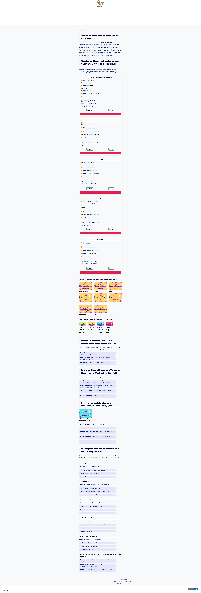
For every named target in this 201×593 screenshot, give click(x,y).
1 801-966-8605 (91, 128)
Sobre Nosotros (120, 583)
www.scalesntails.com (86, 90)
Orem (110, 291)
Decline (190, 589)
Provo (80, 303)
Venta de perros (119, 8)
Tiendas (81, 30)
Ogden (95, 303)
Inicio (79, 8)
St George (96, 291)
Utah (85, 30)
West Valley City (83, 291)
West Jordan (112, 303)
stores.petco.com (93, 170)
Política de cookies (122, 579)
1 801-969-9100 (90, 85)
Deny (7, 590)
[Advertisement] (100, 17)
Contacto (127, 583)
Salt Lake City (82, 314)
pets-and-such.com (94, 131)
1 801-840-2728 (91, 247)
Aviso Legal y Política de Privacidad (122, 581)
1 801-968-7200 (91, 167)
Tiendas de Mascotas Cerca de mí (91, 329)
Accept (4, 590)
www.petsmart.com (94, 250)
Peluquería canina (109, 8)
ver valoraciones (95, 93)
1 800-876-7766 (91, 207)
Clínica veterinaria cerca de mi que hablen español (82, 331)
